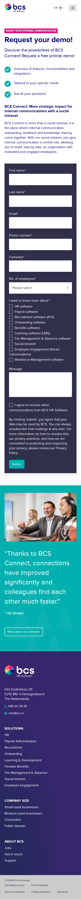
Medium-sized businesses (23, 813)
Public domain (15, 826)
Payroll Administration (21, 741)
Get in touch (14, 854)
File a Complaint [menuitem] (39, 885)
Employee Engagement (22, 785)
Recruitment (13, 748)
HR (7, 735)
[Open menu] (72, 8)
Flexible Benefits (17, 767)
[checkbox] (40, 333)
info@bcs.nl (16, 713)
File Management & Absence (26, 773)
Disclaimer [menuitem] (62, 891)
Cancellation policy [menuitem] (14, 885)
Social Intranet (15, 779)
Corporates (13, 820)
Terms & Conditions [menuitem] (15, 891)
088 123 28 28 (17, 706)
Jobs (8, 848)
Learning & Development (23, 760)
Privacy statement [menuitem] (41, 891)
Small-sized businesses (21, 807)
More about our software (24, 632)
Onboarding (13, 754)
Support (10, 861)
